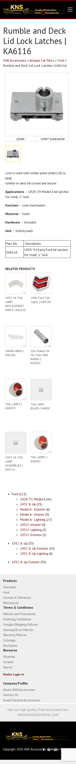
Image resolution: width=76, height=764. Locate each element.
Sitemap (9, 657)
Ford (60, 60)
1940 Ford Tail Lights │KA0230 (41, 300)
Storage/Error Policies (18, 630)
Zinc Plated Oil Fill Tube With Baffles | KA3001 (40, 357)
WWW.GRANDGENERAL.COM (38, 715)
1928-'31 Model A (32, 499)
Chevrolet (9, 587)
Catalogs (9, 640)
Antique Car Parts (41, 60)
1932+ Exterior (31, 535)
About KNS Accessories (19, 690)
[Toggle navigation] (70, 9)
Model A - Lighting (32, 519)
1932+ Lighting (31, 530)
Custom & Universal (17, 598)
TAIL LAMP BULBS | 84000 (40, 406)
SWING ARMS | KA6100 (14, 353)
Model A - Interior (32, 514)
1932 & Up (28, 504)
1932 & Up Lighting (34, 553)
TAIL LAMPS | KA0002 (39, 459)
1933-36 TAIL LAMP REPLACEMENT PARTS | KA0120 (15, 304)
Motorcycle (11, 603)
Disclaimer (10, 646)
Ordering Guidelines (17, 619)
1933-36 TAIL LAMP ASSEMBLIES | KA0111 (14, 463)
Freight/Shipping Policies (20, 625)
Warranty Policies (15, 635)
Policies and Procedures (19, 614)
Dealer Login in (13, 674)
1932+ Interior (30, 524)
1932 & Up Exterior (34, 548)
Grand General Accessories (21, 700)
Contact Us (10, 695)
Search (7, 667)
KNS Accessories (14, 60)
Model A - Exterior (32, 509)
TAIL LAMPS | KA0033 (13, 406)
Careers (8, 662)
